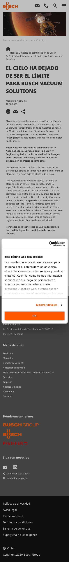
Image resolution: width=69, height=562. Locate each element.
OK (34, 315)
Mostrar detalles (46, 304)
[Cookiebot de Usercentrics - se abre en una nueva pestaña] (49, 243)
